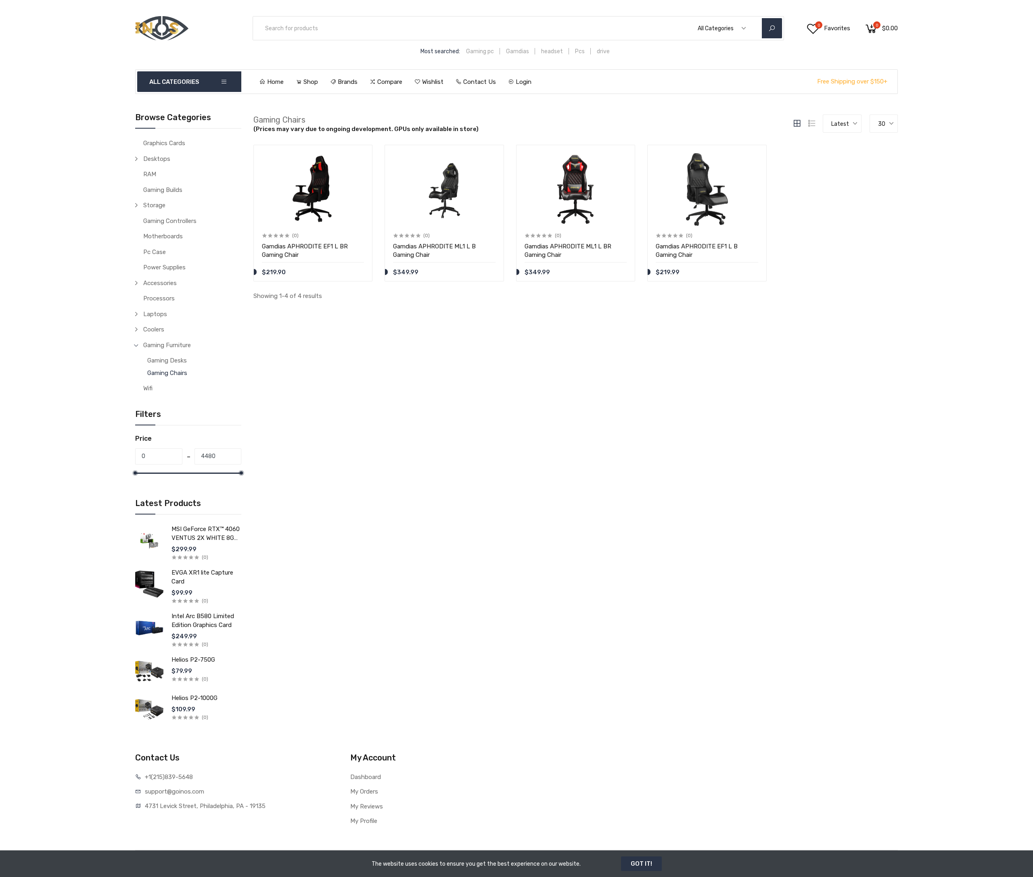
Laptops (155, 314)
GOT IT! (641, 863)
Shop (310, 81)
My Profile (363, 821)
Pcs (580, 51)
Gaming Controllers (170, 221)
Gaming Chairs (167, 373)
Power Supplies (164, 267)
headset (552, 51)
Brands (347, 81)
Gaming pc (480, 51)
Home (275, 81)
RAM (149, 174)
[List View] (812, 123)
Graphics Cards (164, 143)
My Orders (364, 791)
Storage (154, 205)
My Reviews (366, 806)
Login (522, 81)
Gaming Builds (162, 190)
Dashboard (365, 777)
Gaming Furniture (167, 345)
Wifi (148, 388)
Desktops (156, 158)
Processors (159, 298)
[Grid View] (797, 123)
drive (603, 51)
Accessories (160, 283)
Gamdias (517, 51)
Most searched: (440, 51)
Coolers (153, 329)
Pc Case (154, 252)
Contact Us (479, 81)
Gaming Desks (167, 360)
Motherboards (163, 236)
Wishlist (431, 81)
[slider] (135, 473)
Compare (389, 81)
